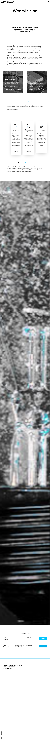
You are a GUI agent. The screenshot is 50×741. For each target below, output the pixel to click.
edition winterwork (10, 49)
